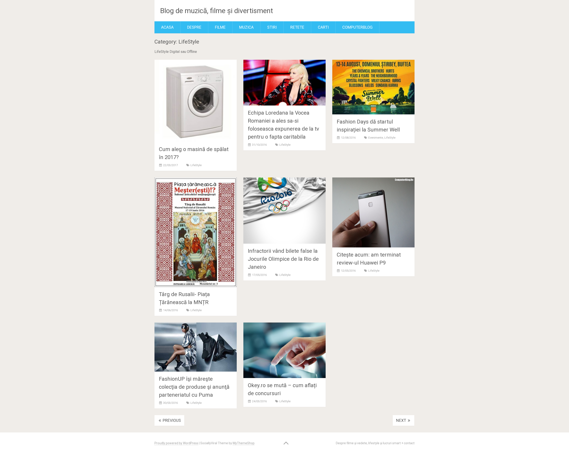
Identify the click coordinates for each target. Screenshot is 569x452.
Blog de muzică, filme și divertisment (216, 10)
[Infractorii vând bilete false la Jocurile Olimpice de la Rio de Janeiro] (284, 210)
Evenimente (375, 137)
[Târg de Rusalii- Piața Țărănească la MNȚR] (195, 232)
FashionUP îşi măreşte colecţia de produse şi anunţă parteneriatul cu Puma (194, 387)
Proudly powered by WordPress (176, 443)
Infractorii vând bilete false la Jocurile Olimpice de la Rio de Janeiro (283, 259)
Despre (194, 27)
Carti (323, 27)
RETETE (297, 27)
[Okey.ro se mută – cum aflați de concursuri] (284, 350)
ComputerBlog (357, 27)
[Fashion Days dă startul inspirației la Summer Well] (373, 87)
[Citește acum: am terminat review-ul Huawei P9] (373, 212)
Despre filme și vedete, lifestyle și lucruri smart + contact (375, 443)
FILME (220, 27)
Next (401, 420)
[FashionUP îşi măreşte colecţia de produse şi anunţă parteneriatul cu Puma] (195, 347)
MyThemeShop (243, 443)
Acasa (167, 27)
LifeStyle (196, 165)
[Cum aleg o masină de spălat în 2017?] (195, 101)
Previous (171, 420)
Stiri (272, 27)
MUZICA (246, 27)
